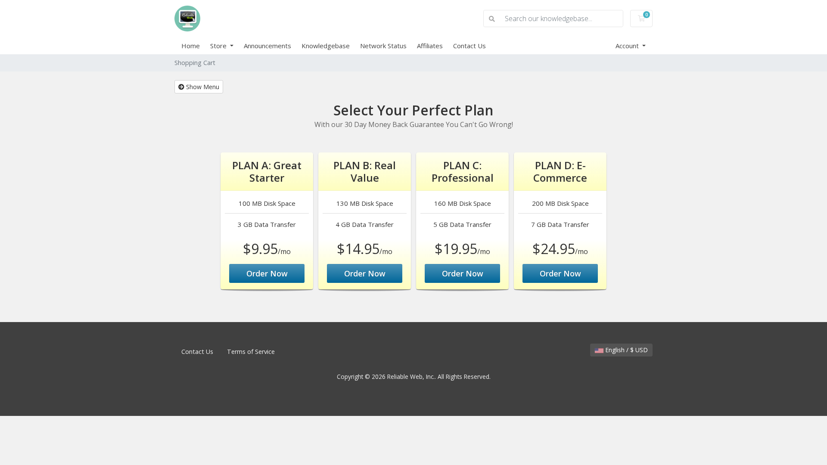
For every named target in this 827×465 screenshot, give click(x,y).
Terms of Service (251, 351)
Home (190, 45)
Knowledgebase (326, 45)
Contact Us (469, 45)
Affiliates (430, 45)
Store (219, 45)
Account (628, 45)
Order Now (267, 273)
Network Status (383, 45)
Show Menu (201, 87)
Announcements (267, 45)
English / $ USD (625, 350)
